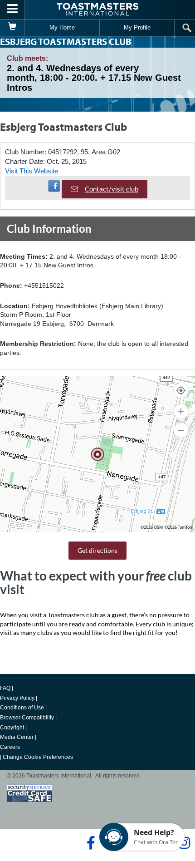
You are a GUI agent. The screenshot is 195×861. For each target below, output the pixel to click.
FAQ (5, 688)
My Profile (137, 27)
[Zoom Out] (181, 430)
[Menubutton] (12, 9)
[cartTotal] (12, 27)
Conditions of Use (22, 707)
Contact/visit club (111, 189)
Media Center (17, 737)
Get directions (97, 550)
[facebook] (89, 842)
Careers (10, 747)
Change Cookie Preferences (38, 757)
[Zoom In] (181, 411)
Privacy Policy (17, 698)
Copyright (12, 727)
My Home (62, 27)
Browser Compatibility (27, 717)
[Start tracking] (181, 390)
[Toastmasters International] (97, 9)
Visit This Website (31, 171)
